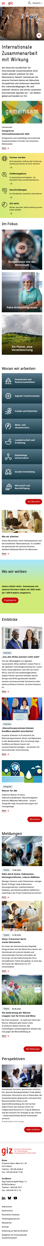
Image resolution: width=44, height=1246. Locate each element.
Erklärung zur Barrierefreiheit (15, 1231)
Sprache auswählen (37, 3)
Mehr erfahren (33, 1129)
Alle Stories (35, 819)
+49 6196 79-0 (15, 1187)
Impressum (7, 1206)
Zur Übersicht (34, 501)
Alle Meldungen (33, 1049)
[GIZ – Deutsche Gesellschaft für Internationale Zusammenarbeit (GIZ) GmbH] (10, 3)
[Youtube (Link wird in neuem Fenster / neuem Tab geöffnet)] (15, 1199)
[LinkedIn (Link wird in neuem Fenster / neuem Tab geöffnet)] (3, 1199)
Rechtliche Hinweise (11, 1214)
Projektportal (10, 600)
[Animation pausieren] (39, 35)
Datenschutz (7, 1210)
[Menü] (3, 3)
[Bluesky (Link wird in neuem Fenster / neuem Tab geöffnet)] (9, 1199)
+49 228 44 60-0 (16, 1169)
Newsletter (7, 1223)
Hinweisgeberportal (10, 1218)
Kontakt (5, 1227)
